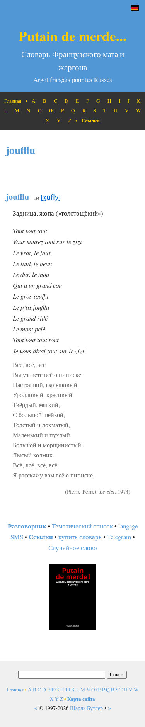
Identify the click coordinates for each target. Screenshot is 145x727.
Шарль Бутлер (86, 708)
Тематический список (82, 525)
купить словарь (80, 536)
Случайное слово (72, 547)
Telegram (119, 536)
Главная (12, 100)
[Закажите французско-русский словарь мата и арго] (72, 627)
